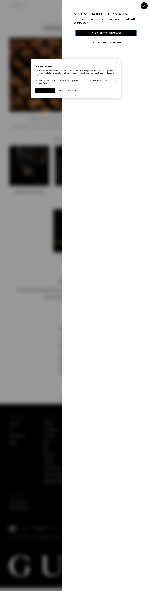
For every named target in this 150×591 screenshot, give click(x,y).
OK (45, 91)
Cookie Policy (42, 83)
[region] (76, 78)
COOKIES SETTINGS (68, 91)
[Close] (144, 5)
